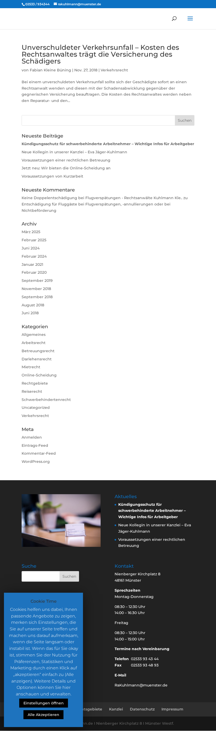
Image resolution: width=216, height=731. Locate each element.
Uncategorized (36, 407)
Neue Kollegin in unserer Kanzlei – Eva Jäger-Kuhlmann (74, 152)
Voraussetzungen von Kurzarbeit (52, 176)
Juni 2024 (31, 248)
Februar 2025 (34, 240)
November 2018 (36, 288)
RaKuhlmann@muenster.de (141, 685)
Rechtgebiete (35, 383)
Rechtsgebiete (88, 709)
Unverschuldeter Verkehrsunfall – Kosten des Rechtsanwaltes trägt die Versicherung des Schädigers (100, 54)
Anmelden (32, 437)
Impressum (172, 709)
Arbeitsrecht (34, 342)
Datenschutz (142, 709)
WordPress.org (36, 461)
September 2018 (37, 297)
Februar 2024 (34, 256)
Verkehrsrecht (114, 70)
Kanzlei (116, 709)
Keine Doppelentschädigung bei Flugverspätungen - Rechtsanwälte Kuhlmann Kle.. (102, 197)
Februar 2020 (34, 272)
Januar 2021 (32, 264)
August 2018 (33, 305)
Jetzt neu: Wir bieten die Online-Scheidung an (66, 168)
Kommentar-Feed (39, 453)
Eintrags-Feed (35, 445)
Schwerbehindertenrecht (46, 399)
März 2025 (31, 231)
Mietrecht (31, 367)
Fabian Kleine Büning (50, 70)
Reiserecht (32, 391)
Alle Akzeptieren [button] (43, 714)
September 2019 (37, 280)
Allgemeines (34, 334)
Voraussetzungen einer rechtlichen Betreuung (66, 160)
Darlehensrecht (37, 359)
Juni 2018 (30, 313)
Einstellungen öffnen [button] (43, 703)
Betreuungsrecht (38, 351)
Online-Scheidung (39, 375)
